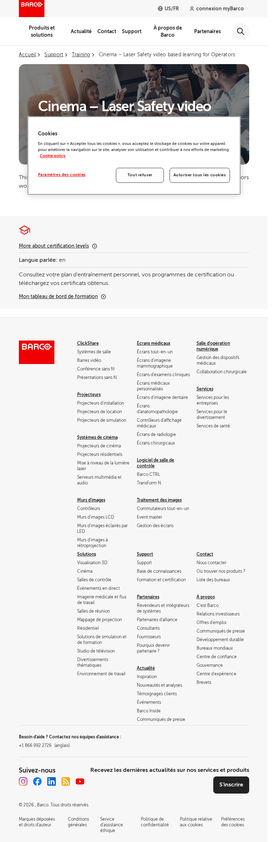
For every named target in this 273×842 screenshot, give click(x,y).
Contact (106, 31)
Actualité (81, 31)
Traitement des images (159, 500)
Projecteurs (89, 394)
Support (131, 31)
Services (205, 388)
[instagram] (23, 781)
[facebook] (37, 781)
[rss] (65, 781)
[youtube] (80, 781)
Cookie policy (52, 156)
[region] (134, 155)
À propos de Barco (168, 31)
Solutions (86, 554)
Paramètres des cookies (62, 175)
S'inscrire (231, 784)
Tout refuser (140, 175)
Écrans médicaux (153, 343)
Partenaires (207, 31)
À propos (206, 596)
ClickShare (88, 343)
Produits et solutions (42, 31)
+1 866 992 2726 (44, 745)
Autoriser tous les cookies (199, 175)
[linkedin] (51, 781)
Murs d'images (91, 500)
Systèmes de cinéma (97, 437)
